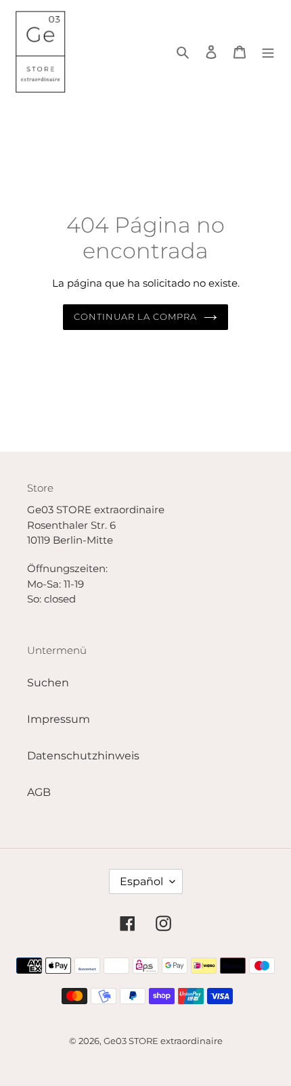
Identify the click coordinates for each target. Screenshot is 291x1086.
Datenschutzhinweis (83, 755)
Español (141, 881)
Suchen (48, 682)
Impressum (58, 719)
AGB (39, 792)
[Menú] (268, 51)
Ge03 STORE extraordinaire (163, 1040)
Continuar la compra (136, 316)
